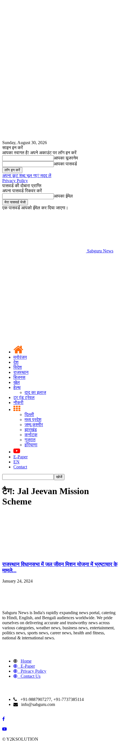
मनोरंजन (20, 357)
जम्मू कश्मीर (34, 424)
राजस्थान (20, 372)
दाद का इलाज (35, 392)
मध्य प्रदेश (33, 419)
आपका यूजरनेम (66, 158)
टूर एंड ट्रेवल (24, 397)
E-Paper (20, 456)
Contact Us (30, 676)
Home (26, 661)
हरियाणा (31, 444)
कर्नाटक (31, 434)
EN (16, 461)
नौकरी (18, 402)
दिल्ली (29, 414)
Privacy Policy (15, 180)
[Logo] (44, 294)
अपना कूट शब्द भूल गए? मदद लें (26, 175)
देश (15, 362)
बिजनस (19, 377)
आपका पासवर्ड (65, 163)
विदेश (17, 367)
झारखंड (31, 429)
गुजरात (30, 439)
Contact (20, 466)
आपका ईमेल (63, 196)
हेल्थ (17, 387)
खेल (16, 382)
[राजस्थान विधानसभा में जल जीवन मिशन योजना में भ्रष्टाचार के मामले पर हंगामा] (44, 553)
